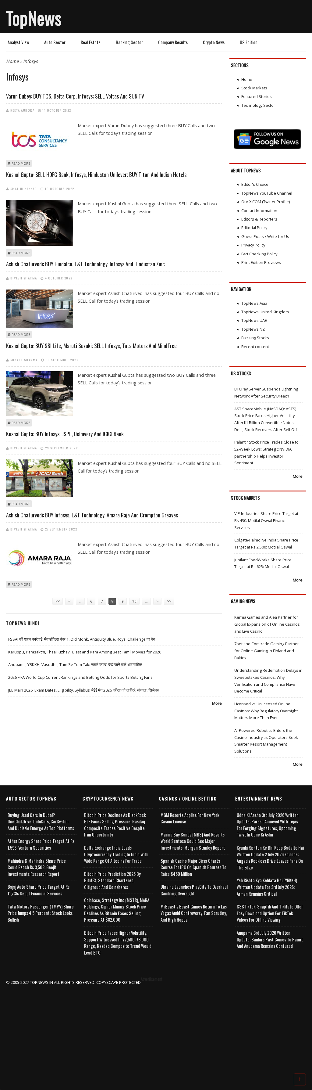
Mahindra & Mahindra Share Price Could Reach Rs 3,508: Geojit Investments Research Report (37, 867)
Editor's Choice (254, 184)
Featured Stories (256, 96)
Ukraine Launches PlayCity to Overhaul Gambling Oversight (194, 890)
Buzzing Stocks (255, 337)
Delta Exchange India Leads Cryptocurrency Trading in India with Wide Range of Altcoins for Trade (116, 854)
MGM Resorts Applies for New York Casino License (190, 818)
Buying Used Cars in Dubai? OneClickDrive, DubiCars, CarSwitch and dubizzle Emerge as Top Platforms (41, 821)
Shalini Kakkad (23, 188)
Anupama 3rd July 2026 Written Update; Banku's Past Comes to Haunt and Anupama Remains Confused (270, 939)
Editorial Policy (254, 227)
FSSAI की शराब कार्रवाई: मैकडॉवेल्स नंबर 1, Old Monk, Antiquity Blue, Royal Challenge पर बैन (81, 639)
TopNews (34, 18)
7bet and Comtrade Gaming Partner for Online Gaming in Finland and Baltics (266, 650)
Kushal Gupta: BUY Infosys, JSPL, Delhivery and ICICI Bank (65, 434)
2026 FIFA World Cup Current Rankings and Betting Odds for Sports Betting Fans (80, 677)
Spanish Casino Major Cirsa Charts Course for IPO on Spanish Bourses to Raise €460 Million (193, 867)
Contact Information (259, 210)
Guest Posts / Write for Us (265, 236)
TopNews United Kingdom (265, 312)
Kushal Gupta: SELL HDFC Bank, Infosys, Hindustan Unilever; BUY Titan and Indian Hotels (96, 174)
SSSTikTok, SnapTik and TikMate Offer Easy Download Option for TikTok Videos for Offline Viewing (270, 913)
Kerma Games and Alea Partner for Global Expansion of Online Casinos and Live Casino (267, 624)
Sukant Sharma (24, 359)
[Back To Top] (300, 1079)
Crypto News (214, 42)
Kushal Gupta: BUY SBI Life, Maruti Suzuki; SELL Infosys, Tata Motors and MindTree (91, 346)
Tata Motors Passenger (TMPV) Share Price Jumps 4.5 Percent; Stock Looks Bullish (41, 913)
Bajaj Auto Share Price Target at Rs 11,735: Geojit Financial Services (38, 890)
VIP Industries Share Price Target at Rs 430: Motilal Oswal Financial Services (266, 520)
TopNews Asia (254, 303)
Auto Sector (55, 42)
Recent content (255, 346)
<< (57, 601)
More (217, 703)
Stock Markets (254, 88)
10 (134, 601)
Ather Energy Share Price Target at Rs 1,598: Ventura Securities (41, 844)
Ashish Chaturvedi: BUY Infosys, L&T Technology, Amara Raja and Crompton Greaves (92, 515)
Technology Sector (258, 105)
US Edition (248, 42)
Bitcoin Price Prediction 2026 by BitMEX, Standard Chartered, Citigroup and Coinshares (112, 880)
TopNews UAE (254, 320)
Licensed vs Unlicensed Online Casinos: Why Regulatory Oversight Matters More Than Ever (266, 710)
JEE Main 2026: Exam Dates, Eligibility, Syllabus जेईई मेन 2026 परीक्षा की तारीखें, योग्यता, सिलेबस (83, 690)
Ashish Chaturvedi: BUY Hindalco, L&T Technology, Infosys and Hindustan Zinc (85, 264)
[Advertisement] (156, 1028)
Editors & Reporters (259, 219)
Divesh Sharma (23, 277)
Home (12, 61)
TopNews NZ (253, 329)
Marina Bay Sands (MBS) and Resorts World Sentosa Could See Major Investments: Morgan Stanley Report (193, 841)
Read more (21, 163)
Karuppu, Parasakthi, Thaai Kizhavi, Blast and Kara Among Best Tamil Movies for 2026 (84, 652)
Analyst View (18, 42)
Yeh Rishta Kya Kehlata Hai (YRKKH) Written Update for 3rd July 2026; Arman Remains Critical (267, 887)
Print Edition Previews (261, 262)
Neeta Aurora (22, 110)
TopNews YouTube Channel (266, 193)
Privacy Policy (253, 245)
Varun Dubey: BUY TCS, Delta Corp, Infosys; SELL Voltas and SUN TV (75, 96)
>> (169, 601)
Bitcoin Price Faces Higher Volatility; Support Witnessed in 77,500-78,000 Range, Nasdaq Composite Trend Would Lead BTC (117, 943)
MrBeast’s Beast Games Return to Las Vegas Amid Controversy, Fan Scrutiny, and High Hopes (194, 913)
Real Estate (91, 42)
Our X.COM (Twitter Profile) (265, 201)
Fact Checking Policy (259, 254)
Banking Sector (129, 42)
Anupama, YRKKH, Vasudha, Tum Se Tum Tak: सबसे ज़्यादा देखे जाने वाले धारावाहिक (75, 664)
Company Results (173, 42)
